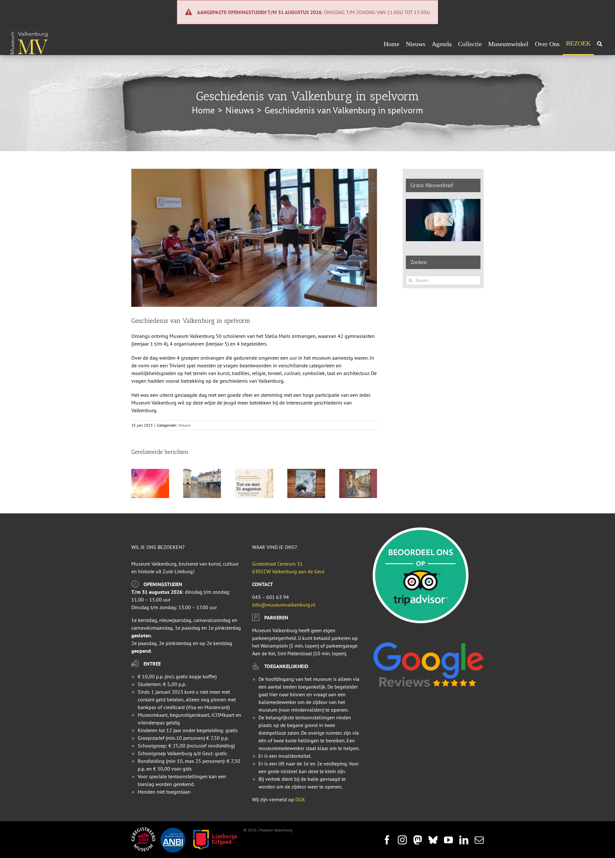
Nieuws (184, 425)
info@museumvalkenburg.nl (284, 604)
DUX (300, 799)
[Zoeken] (599, 44)
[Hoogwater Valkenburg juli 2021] (202, 472)
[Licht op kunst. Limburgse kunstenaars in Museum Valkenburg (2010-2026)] (150, 472)
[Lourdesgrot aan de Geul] (306, 472)
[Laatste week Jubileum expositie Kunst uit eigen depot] (358, 472)
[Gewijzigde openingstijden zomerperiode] (254, 472)
